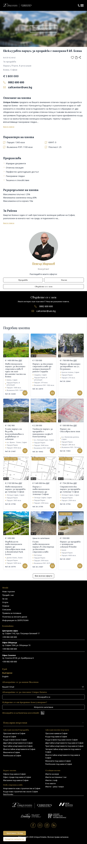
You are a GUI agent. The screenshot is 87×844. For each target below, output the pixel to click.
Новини (5, 606)
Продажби (23, 280)
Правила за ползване (11, 613)
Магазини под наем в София (15, 780)
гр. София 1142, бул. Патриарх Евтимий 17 (21, 633)
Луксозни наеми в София (56, 733)
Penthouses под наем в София (58, 764)
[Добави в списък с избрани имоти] (72, 57)
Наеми (64, 280)
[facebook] (33, 825)
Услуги (5, 602)
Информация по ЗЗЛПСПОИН (15, 620)
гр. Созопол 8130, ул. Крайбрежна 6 (18, 658)
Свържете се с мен (43, 286)
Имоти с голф (51, 780)
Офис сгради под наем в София (17, 777)
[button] (82, 5)
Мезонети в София (11, 752)
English (5, 676)
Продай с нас (8, 595)
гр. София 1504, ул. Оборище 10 (16, 645)
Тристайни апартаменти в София (18, 746)
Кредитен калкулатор (14, 839)
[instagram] (47, 825)
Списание (6, 609)
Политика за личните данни (14, 617)
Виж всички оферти (43, 576)
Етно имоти (50, 783)
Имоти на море (52, 774)
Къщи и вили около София (15, 739)
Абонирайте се (43, 697)
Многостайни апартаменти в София (19, 749)
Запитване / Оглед (14, 833)
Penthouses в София (12, 755)
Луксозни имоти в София (14, 733)
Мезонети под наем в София (58, 761)
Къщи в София (9, 736)
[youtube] (40, 825)
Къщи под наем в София (56, 736)
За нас (5, 598)
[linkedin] (53, 825)
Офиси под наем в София (14, 774)
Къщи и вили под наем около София (61, 739)
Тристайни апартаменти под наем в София (64, 746)
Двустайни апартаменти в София (18, 743)
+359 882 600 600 (9, 637)
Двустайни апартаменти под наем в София (64, 743)
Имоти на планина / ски (55, 777)
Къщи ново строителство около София (20, 791)
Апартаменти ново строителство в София (21, 788)
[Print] (76, 57)
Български (7, 673)
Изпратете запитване (43, 707)
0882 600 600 (16, 82)
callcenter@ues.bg (20, 87)
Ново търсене (8, 591)
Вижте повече (8, 127)
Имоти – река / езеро (54, 786)
